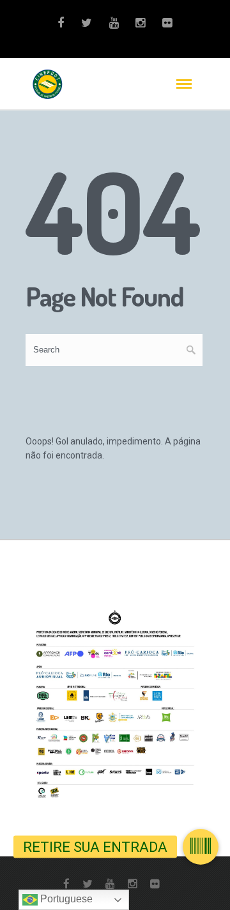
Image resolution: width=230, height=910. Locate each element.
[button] (200, 847)
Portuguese (65, 898)
